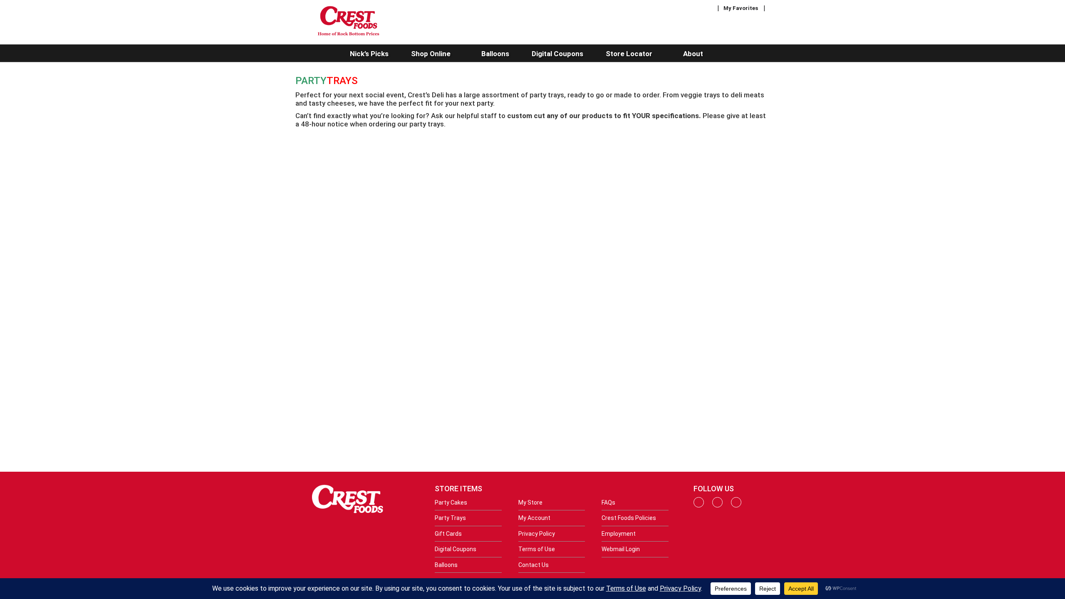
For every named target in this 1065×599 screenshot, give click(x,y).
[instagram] (717, 505)
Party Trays (450, 518)
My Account (534, 518)
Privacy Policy (536, 533)
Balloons (446, 565)
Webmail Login (621, 549)
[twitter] (736, 505)
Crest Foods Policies (629, 518)
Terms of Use (536, 549)
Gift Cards (448, 533)
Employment (619, 533)
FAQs (608, 502)
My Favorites (740, 8)
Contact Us (533, 565)
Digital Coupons (455, 549)
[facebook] (698, 505)
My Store (530, 502)
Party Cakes (451, 502)
